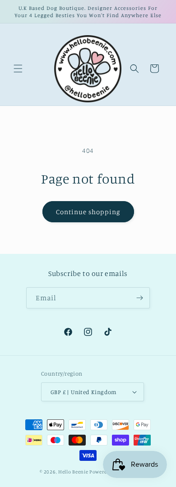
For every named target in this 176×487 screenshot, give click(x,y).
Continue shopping (88, 211)
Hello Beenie (73, 472)
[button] (18, 68)
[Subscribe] (139, 297)
